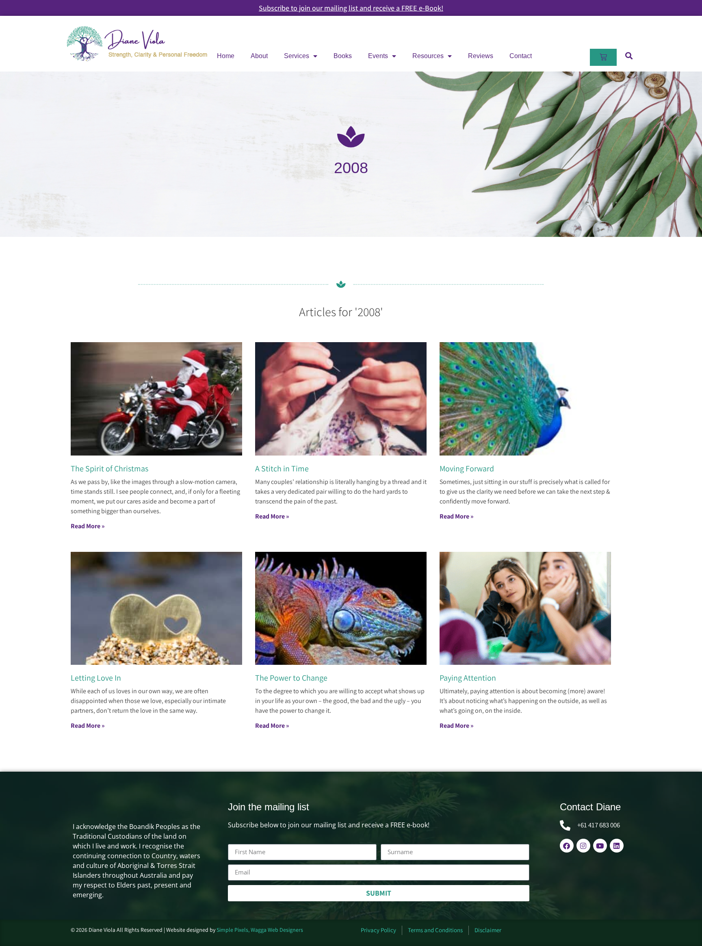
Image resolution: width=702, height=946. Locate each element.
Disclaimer (487, 930)
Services (296, 55)
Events (378, 55)
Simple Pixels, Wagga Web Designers (260, 929)
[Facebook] (567, 846)
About (259, 55)
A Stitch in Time (282, 468)
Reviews (480, 55)
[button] (628, 55)
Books (343, 55)
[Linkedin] (617, 846)
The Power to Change (291, 678)
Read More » (88, 526)
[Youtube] (600, 846)
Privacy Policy (378, 930)
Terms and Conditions (435, 930)
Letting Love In (96, 678)
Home (225, 55)
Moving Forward (467, 468)
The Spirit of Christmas (109, 468)
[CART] (603, 57)
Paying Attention (468, 678)
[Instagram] (583, 846)
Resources (428, 55)
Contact (520, 55)
